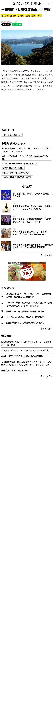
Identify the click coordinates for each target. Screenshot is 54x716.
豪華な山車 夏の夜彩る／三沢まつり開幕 (25, 311)
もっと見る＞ (47, 255)
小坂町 (21, 15)
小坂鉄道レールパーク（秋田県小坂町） (20, 163)
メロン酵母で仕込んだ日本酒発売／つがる (25, 322)
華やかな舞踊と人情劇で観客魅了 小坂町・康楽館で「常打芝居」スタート (26, 150)
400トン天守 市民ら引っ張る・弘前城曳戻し (22, 356)
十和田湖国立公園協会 (12, 134)
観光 (28, 15)
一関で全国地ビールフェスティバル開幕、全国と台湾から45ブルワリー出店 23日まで (29, 304)
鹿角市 (13, 15)
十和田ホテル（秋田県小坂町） (16, 172)
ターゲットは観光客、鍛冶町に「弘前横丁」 (26, 317)
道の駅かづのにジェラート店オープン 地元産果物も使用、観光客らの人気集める (29, 296)
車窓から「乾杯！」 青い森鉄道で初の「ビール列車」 (25, 350)
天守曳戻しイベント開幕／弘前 (15, 370)
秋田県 (5, 15)
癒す (34, 15)
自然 (39, 15)
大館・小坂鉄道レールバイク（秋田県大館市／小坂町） (25, 157)
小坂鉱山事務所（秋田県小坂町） (17, 177)
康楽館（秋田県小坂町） (13, 167)
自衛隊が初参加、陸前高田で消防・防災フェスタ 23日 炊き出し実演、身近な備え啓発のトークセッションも (27, 363)
